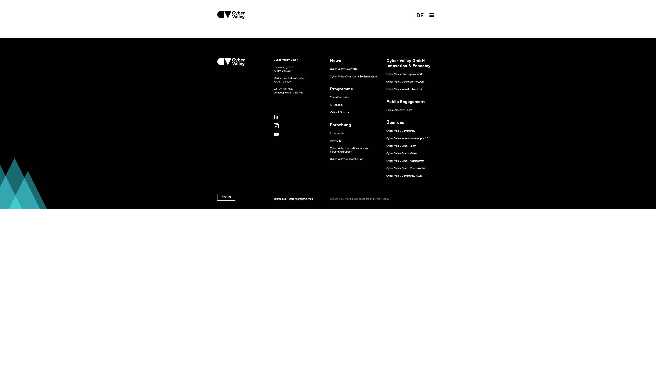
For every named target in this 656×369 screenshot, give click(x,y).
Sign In (226, 197)
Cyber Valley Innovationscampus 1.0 (407, 138)
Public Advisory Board (399, 109)
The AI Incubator (340, 97)
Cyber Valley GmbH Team (401, 145)
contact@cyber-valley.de (288, 92)
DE (420, 15)
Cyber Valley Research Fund (346, 159)
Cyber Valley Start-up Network (404, 74)
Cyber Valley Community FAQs (404, 175)
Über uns (395, 122)
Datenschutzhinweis (301, 198)
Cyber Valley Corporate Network (405, 81)
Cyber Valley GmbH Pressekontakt (406, 168)
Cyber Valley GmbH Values (402, 153)
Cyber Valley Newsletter (344, 68)
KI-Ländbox (336, 104)
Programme (341, 89)
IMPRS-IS (335, 140)
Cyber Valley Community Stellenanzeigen (354, 76)
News (335, 60)
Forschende (337, 133)
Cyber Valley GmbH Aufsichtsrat (405, 160)
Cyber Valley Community (400, 130)
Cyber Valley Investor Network (404, 89)
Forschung (340, 124)
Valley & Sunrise (339, 112)
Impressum (280, 198)
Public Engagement (405, 101)
